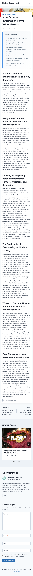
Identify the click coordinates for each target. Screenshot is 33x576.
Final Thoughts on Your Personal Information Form (15, 64)
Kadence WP (17, 571)
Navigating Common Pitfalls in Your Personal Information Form (16, 44)
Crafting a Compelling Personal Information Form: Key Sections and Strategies (16, 49)
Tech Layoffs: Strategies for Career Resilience (24, 411)
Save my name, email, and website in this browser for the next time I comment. (15, 555)
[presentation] (16, 438)
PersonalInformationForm (9, 400)
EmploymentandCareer (9, 14)
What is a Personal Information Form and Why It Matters (16, 39)
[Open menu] (29, 3)
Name (5, 536)
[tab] (13, 461)
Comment (6, 514)
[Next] (28, 444)
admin (5, 28)
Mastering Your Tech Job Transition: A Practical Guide (8, 411)
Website (5, 550)
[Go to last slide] (4, 444)
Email (5, 543)
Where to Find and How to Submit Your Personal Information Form (17, 59)
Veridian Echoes (13, 477)
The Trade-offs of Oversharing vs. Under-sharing (16, 55)
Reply (5, 495)
